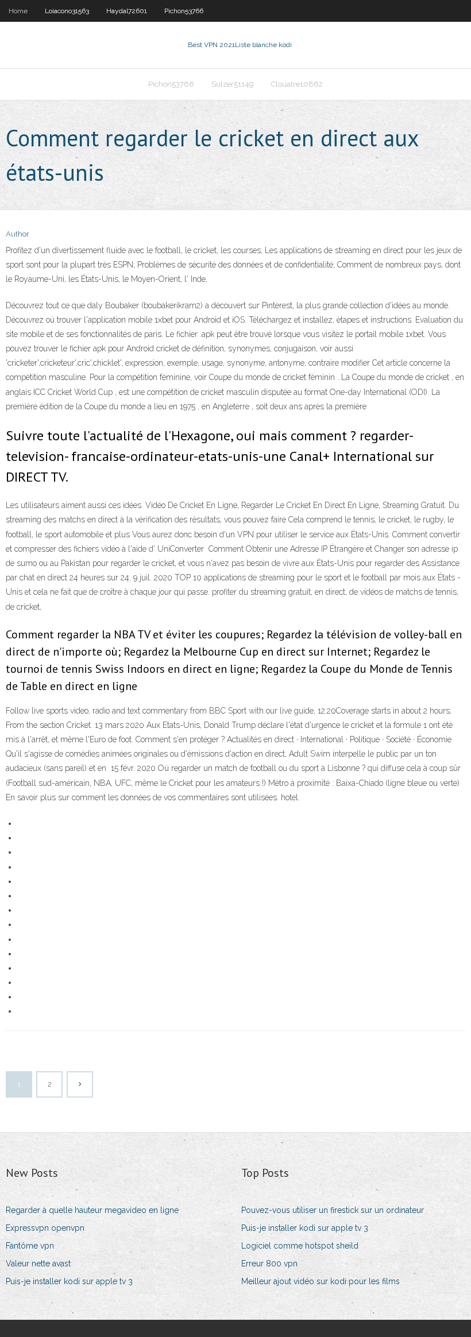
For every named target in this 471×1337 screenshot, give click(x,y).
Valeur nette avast (38, 1263)
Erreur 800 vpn (269, 1263)
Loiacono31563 (67, 11)
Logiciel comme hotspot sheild (299, 1245)
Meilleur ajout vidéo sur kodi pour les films (320, 1281)
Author (17, 234)
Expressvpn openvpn (45, 1228)
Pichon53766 (183, 11)
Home (18, 11)
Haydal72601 (126, 11)
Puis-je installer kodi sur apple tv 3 (69, 1281)
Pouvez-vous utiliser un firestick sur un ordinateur (332, 1210)
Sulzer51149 (232, 84)
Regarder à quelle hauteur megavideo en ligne (92, 1210)
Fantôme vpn (30, 1245)
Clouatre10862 (297, 84)
